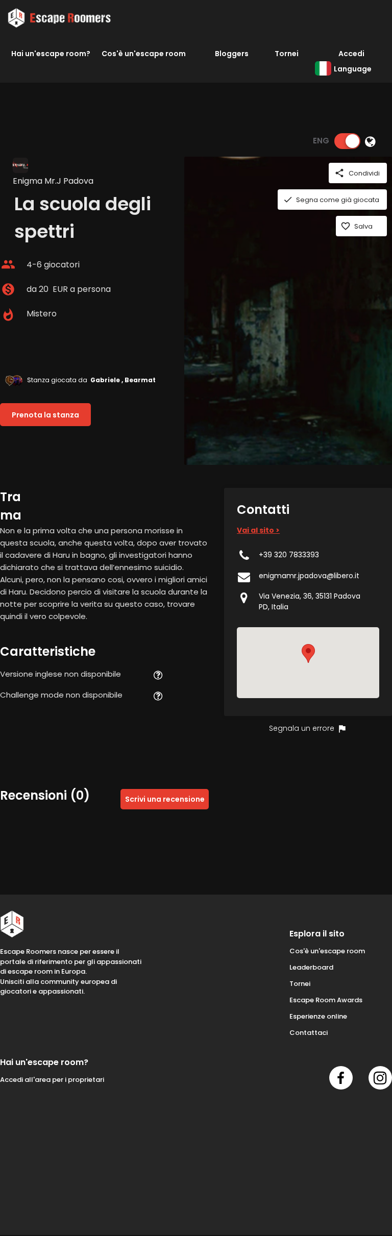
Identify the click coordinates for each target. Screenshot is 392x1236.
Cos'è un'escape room (144, 53)
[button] (308, 653)
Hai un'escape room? (50, 53)
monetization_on (8, 289)
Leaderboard (311, 967)
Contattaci (308, 1032)
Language (353, 69)
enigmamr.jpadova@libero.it (309, 576)
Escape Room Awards (325, 1000)
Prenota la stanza (45, 415)
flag (342, 729)
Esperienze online (318, 1016)
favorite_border (345, 226)
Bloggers (232, 53)
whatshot (8, 315)
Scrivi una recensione (165, 799)
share (339, 173)
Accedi (351, 53)
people (8, 264)
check (288, 199)
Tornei (287, 53)
